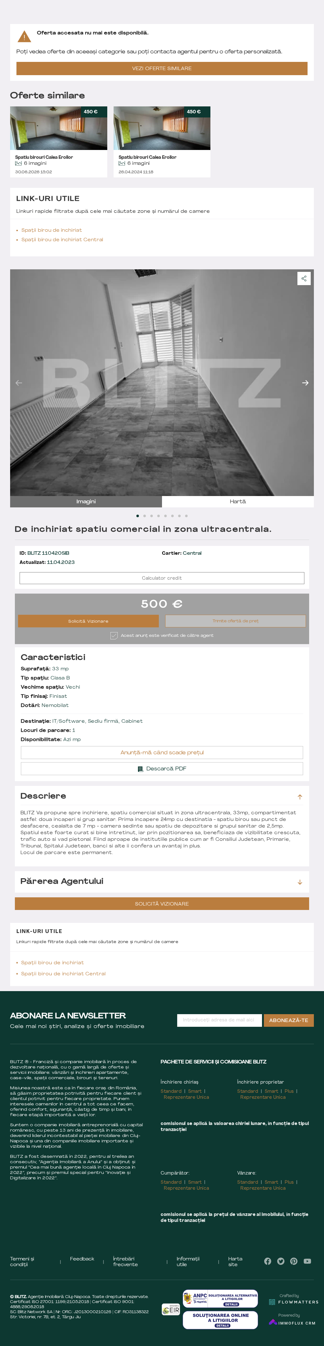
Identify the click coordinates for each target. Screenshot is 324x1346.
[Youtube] (307, 1261)
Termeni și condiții (22, 1262)
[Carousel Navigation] (162, 382)
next (305, 382)
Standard (171, 1091)
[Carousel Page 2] (144, 516)
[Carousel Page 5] (165, 516)
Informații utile (188, 1262)
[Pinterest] (294, 1261)
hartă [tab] (238, 502)
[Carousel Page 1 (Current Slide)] (137, 516)
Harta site (235, 1262)
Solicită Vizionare (88, 622)
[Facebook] (268, 1261)
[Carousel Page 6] (172, 516)
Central (182, 553)
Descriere (43, 796)
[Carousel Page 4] (158, 516)
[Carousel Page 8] (186, 516)
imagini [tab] (86, 502)
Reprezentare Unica (186, 1097)
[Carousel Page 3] (151, 516)
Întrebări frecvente (125, 1262)
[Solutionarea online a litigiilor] (220, 1320)
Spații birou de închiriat (52, 230)
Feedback (82, 1259)
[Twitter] (280, 1261)
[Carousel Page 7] (179, 516)
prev (18, 382)
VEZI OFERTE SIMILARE (162, 69)
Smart (195, 1091)
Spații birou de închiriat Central (62, 240)
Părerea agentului (62, 882)
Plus (289, 1091)
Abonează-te (288, 1021)
